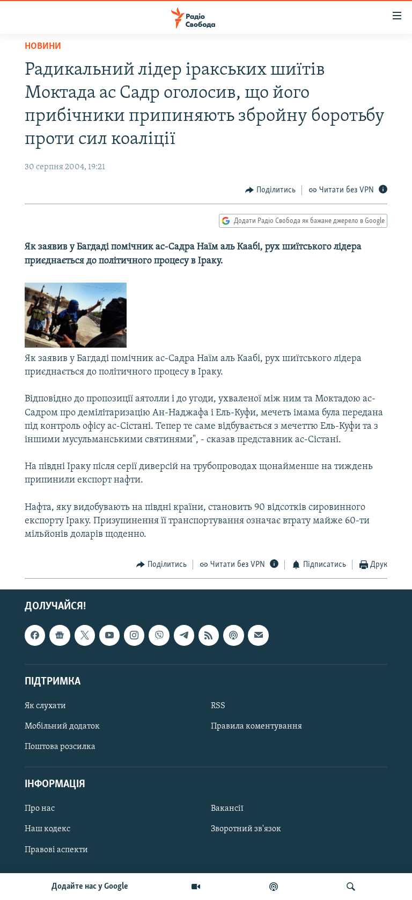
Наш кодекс (47, 829)
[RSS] (208, 635)
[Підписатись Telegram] (184, 635)
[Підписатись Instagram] (134, 635)
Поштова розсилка (60, 747)
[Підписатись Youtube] (109, 635)
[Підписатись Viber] (159, 635)
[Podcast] (233, 635)
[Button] (270, 190)
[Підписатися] (258, 635)
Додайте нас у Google (90, 886)
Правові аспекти (56, 849)
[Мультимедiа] (196, 886)
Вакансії (227, 808)
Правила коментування (256, 726)
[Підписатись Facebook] (35, 635)
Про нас (40, 808)
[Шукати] (351, 886)
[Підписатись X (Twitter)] (85, 635)
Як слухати (45, 706)
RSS (218, 706)
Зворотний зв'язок (246, 829)
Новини (43, 47)
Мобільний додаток (62, 726)
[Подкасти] (274, 886)
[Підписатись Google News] (59, 635)
